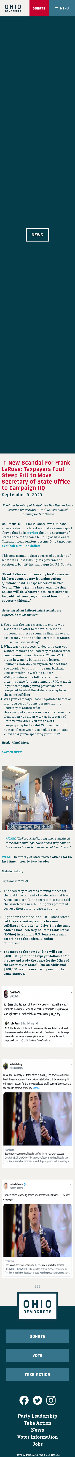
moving (32, 532)
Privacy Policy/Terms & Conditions (37, 1454)
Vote (38, 1355)
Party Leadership (37, 1416)
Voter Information (37, 1437)
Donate (39, 8)
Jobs (37, 1444)
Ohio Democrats (13, 8)
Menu (64, 8)
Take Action (37, 1374)
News (37, 1430)
